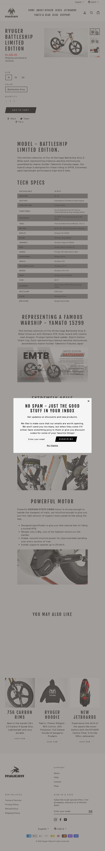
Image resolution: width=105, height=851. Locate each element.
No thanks (52, 445)
